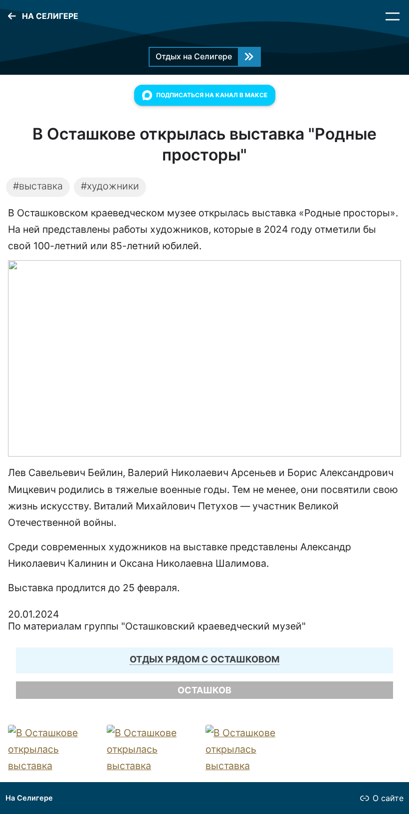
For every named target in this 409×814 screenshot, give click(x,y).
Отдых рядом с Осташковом (204, 659)
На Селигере (29, 798)
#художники (110, 186)
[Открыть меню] (392, 16)
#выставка (38, 186)
